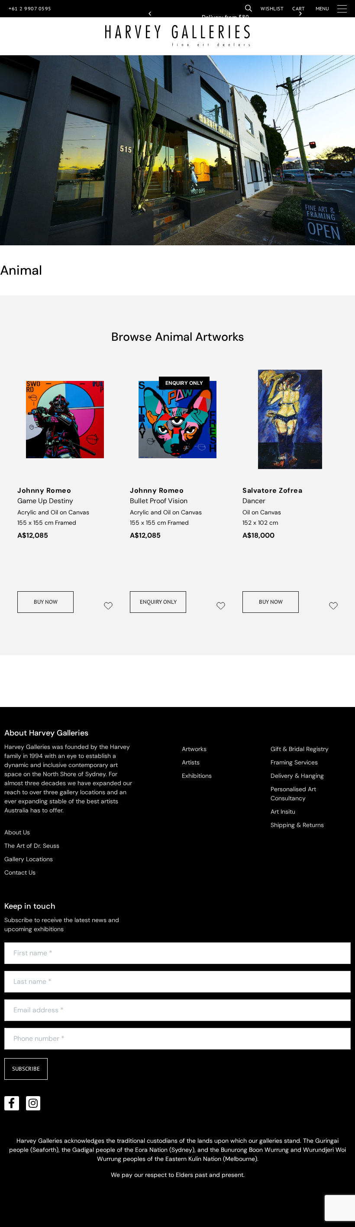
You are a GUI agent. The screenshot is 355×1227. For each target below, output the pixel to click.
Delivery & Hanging (297, 776)
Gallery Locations (28, 859)
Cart (298, 8)
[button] (149, 13)
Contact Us (20, 872)
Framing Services (294, 762)
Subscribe (26, 1068)
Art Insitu (283, 811)
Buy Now (46, 602)
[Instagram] (33, 1103)
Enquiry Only (158, 602)
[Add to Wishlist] (108, 606)
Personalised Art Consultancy (293, 793)
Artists (191, 762)
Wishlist (272, 8)
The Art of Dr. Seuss (31, 846)
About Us (17, 832)
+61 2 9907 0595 (30, 8)
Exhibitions (197, 776)
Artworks (194, 749)
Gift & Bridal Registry (300, 749)
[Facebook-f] (11, 1103)
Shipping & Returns (297, 825)
